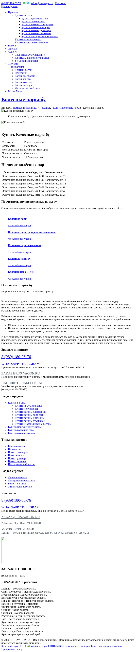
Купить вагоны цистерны (29, 417)
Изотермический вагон (21, 464)
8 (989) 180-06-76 (11, 3)
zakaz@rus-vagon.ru (42, 3)
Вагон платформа (18, 452)
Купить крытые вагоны (28, 405)
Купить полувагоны (26, 408)
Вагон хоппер (16, 455)
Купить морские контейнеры (24, 426)
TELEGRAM (31, 364)
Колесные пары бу (23, 99)
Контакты (60, 3)
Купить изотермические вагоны (33, 423)
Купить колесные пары (21, 430)
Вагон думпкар (17, 458)
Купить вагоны (17, 402)
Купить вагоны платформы (30, 411)
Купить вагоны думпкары (30, 420)
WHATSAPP (10, 364)
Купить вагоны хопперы (29, 414)
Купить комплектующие (22, 433)
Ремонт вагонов (17, 483)
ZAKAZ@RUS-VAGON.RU (20, 373)
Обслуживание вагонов (21, 480)
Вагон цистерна (17, 461)
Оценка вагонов (17, 477)
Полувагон (14, 449)
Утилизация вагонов (20, 486)
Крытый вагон (16, 446)
